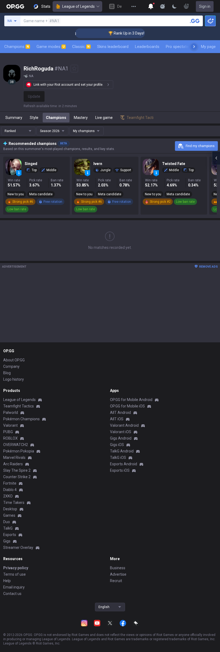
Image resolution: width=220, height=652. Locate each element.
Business (117, 568)
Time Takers (13, 502)
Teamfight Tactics (18, 406)
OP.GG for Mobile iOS (127, 406)
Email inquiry (14, 587)
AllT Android (120, 412)
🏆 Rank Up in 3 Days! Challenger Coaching (134, 33)
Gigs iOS (117, 445)
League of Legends (78, 6)
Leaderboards (147, 46)
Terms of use (14, 574)
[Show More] (150, 6)
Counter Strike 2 (17, 477)
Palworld (10, 412)
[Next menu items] (194, 46)
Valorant (10, 425)
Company (11, 366)
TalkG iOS (118, 457)
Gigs (6, 541)
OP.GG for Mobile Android (131, 400)
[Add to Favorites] (74, 68)
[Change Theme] (174, 6)
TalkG (8, 528)
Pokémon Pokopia (18, 451)
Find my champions (200, 146)
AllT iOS (116, 419)
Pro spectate (177, 46)
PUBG (8, 432)
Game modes (50, 46)
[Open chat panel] (216, 158)
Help (7, 581)
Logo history (13, 379)
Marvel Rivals (14, 457)
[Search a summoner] (195, 21)
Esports (9, 535)
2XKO (8, 496)
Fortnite (9, 483)
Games (9, 515)
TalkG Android (122, 451)
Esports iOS (120, 470)
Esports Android (123, 464)
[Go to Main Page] (15, 6)
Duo (6, 522)
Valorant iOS (120, 432)
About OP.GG (14, 360)
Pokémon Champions (21, 419)
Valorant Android (124, 425)
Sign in (204, 6)
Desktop (10, 509)
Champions (16, 46)
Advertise (118, 574)
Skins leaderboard (113, 46)
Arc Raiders (13, 464)
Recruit (116, 581)
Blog (7, 373)
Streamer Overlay (18, 547)
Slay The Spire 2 (17, 470)
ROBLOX (10, 438)
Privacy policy (15, 568)
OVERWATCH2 (15, 445)
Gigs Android (120, 438)
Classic (81, 46)
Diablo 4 (10, 490)
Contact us (12, 593)
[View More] (133, 6)
